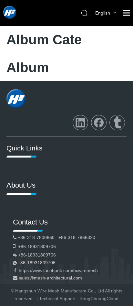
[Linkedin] (80, 122)
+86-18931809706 (37, 262)
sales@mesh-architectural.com (50, 277)
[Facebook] (99, 122)
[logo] (16, 98)
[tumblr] (117, 122)
